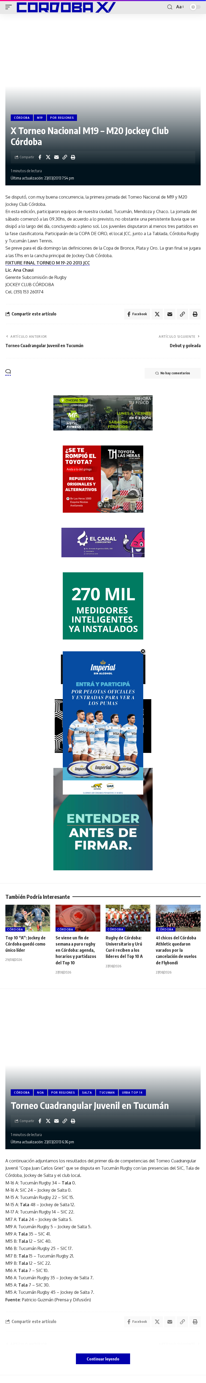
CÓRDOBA (22, 117)
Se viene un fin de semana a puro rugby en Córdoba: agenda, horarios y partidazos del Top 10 (76, 950)
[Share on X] (48, 157)
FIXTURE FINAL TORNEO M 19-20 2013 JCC (47, 262)
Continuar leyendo (103, 1358)
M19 (40, 117)
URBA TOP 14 (132, 1092)
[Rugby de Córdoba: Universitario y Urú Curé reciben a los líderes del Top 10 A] (128, 918)
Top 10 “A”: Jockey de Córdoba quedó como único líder (25, 944)
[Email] (56, 157)
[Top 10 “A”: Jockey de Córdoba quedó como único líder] (27, 918)
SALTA (87, 1092)
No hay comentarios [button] (175, 373)
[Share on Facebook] (39, 157)
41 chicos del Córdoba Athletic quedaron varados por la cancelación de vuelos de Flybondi (176, 950)
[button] (9, 7)
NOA (40, 1092)
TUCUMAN (107, 1092)
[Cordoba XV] (65, 7)
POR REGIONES (62, 117)
